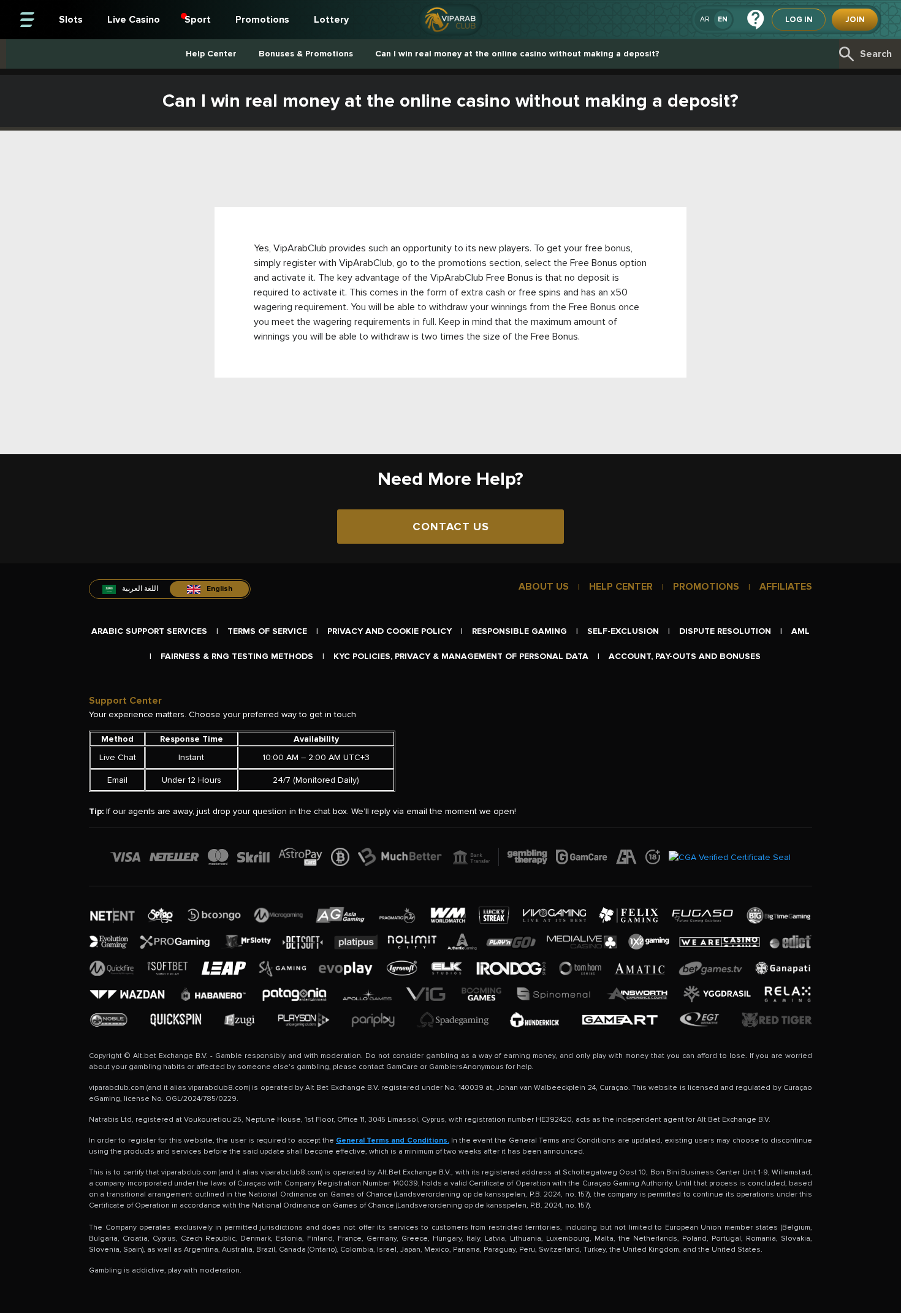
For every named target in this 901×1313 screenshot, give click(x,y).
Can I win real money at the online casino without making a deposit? (517, 53)
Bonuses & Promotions (306, 53)
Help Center (211, 53)
